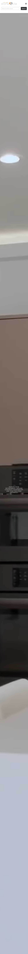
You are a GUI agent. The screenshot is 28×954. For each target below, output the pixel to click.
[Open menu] (26, 4)
